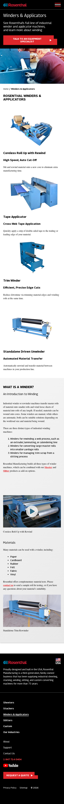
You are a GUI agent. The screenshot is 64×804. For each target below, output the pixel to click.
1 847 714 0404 (12, 759)
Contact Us (9, 753)
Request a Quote (17, 775)
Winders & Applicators (16, 714)
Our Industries (11, 732)
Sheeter (48, 467)
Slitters (7, 720)
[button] (32, 511)
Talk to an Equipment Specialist (27, 40)
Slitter (6, 470)
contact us (8, 585)
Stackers (8, 708)
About (6, 741)
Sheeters (8, 702)
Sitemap (24, 787)
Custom (7, 726)
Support (7, 747)
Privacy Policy (9, 787)
